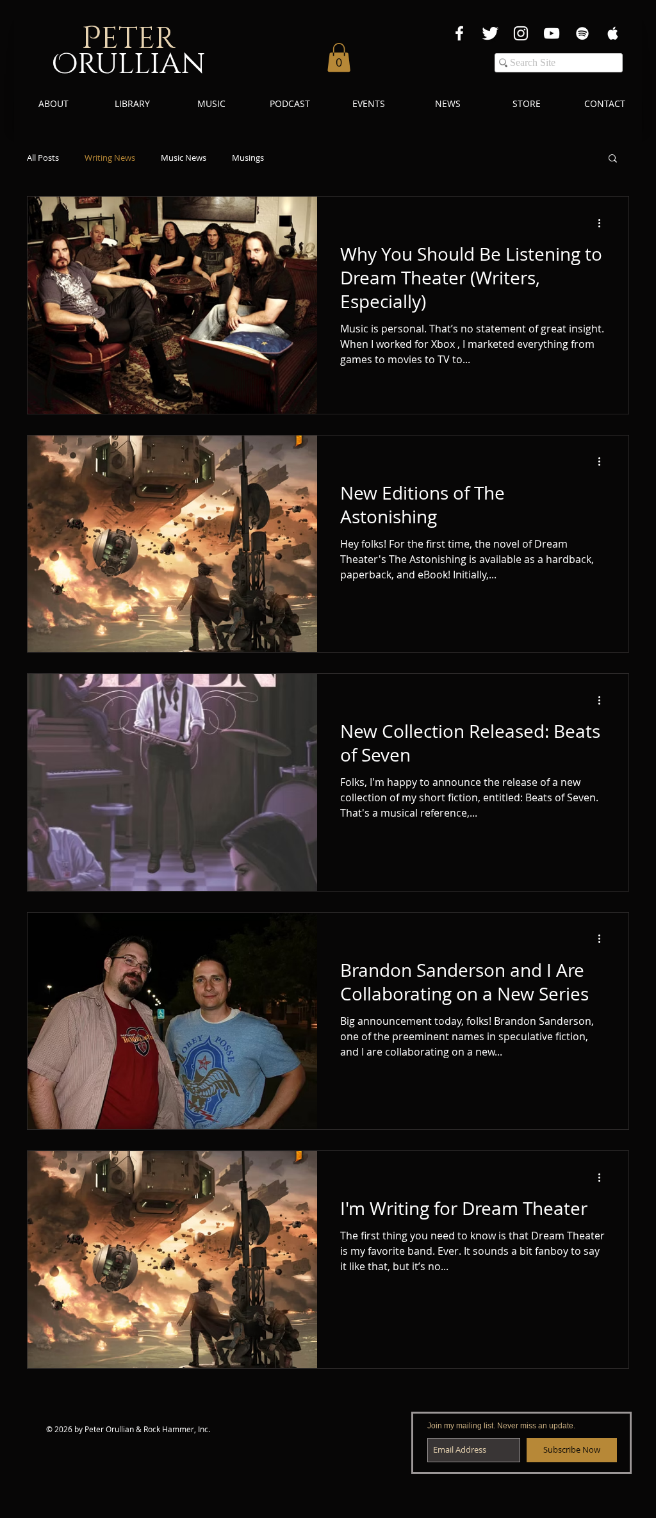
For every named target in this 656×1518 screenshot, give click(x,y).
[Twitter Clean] (490, 33)
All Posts (43, 157)
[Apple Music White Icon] (613, 33)
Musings (248, 157)
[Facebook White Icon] (459, 33)
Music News (183, 157)
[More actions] (603, 223)
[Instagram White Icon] (520, 33)
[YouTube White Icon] (551, 33)
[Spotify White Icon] (582, 33)
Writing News (110, 157)
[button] (339, 57)
